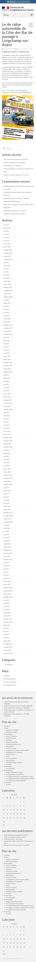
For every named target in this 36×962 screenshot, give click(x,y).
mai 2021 (6, 422)
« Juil (3, 825)
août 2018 (6, 525)
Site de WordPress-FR (10, 685)
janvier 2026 (7, 247)
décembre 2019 (8, 475)
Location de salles (11, 748)
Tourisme (8, 764)
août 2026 (6, 225)
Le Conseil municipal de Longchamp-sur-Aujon (19, 776)
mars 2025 (6, 278)
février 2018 (7, 544)
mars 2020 (6, 466)
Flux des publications (10, 679)
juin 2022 (6, 381)
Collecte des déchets (11, 742)
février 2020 (7, 469)
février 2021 (7, 431)
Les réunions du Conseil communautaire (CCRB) (20, 778)
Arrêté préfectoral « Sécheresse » (13, 165)
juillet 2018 (7, 528)
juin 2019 (6, 494)
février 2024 (7, 319)
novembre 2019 (8, 478)
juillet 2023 (7, 340)
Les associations (10, 768)
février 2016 (7, 612)
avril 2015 (6, 634)
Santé (7, 756)
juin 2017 (6, 569)
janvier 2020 (7, 472)
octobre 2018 (7, 519)
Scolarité (8, 784)
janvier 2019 (7, 509)
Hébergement (10, 746)
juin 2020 (6, 456)
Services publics (10, 760)
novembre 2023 (8, 328)
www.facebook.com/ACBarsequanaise (17, 90)
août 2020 (6, 450)
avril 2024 (6, 312)
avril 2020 (6, 462)
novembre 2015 (8, 622)
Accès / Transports (11, 736)
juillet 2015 (7, 625)
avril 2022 (6, 387)
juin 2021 (6, 419)
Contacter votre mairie (12, 730)
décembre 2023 (8, 325)
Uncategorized (24, 48)
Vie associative (8, 766)
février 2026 (7, 244)
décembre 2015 (8, 619)
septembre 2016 (8, 597)
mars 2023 (6, 353)
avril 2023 (6, 350)
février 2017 (7, 581)
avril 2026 (6, 237)
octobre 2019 (7, 481)
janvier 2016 (7, 616)
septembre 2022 (8, 372)
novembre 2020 (8, 441)
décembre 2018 (8, 512)
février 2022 (7, 394)
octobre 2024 (7, 294)
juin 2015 (6, 628)
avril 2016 (6, 606)
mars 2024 (6, 315)
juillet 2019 (7, 491)
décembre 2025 (8, 250)
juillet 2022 (7, 378)
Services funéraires (11, 758)
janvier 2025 (7, 284)
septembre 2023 (8, 334)
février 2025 (7, 281)
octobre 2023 (7, 331)
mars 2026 (6, 240)
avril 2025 (6, 275)
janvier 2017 (7, 584)
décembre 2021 (8, 400)
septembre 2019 (8, 484)
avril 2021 (6, 425)
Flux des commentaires (10, 682)
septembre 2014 (8, 653)
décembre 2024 (8, 287)
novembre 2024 (8, 290)
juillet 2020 (7, 453)
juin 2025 (6, 269)
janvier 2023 (7, 359)
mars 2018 (6, 541)
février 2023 (7, 356)
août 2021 (6, 412)
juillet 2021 (7, 415)
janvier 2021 (7, 434)
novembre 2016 (8, 591)
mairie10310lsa (8, 48)
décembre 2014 (8, 644)
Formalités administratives (13, 744)
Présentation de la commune (14, 752)
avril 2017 (6, 575)
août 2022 (6, 375)
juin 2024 (6, 306)
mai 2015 (6, 631)
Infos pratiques (8, 734)
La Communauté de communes (15, 774)
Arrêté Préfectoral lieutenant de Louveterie (16, 159)
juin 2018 (6, 531)
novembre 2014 (8, 647)
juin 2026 (6, 231)
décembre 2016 (8, 587)
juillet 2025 (7, 265)
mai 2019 (6, 497)
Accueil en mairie (11, 738)
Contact (6, 728)
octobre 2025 (7, 256)
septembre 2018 (8, 522)
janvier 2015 (7, 641)
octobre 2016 (7, 594)
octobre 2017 (7, 556)
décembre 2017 (8, 550)
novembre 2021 (8, 403)
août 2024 (6, 300)
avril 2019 (6, 500)
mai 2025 (6, 272)
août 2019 (6, 487)
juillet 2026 (7, 228)
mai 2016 (6, 603)
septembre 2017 (8, 559)
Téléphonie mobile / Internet (14, 762)
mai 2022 (6, 384)
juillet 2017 (7, 566)
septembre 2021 (8, 409)
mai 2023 (6, 347)
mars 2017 (6, 578)
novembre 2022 (8, 365)
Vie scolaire (7, 782)
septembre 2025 (8, 259)
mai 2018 (6, 534)
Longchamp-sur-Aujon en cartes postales (17, 750)
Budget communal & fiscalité (14, 772)
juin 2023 (6, 344)
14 (17, 810)
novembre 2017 (8, 553)
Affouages (9, 740)
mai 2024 (6, 309)
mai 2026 (6, 234)
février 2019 (7, 506)
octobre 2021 (7, 406)
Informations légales (12, 732)
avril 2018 (6, 537)
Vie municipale (8, 770)
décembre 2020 (8, 437)
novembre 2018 (8, 516)
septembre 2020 (8, 447)
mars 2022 (6, 390)
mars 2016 (6, 609)
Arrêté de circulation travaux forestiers (14, 162)
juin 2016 (6, 600)
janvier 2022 (7, 397)
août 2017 (6, 562)
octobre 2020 (7, 444)
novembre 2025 (8, 253)
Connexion (7, 676)
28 (17, 818)
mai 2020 (6, 459)
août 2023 (6, 337)
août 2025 (6, 262)
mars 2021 (6, 428)
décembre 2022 (8, 362)
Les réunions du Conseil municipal (16, 780)
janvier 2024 (7, 322)
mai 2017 (6, 572)
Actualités (7, 726)
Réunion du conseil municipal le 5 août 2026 (16, 175)
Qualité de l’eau (10, 754)
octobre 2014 (7, 650)
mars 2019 (6, 503)
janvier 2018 (7, 547)
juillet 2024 (7, 303)
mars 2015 (6, 638)
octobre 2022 (7, 369)
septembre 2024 (8, 297)
